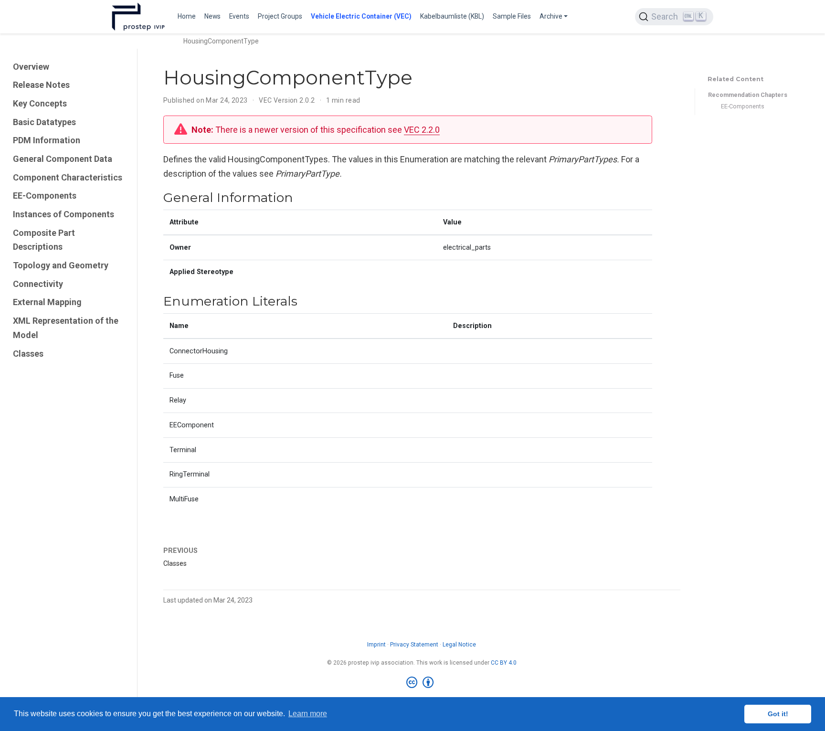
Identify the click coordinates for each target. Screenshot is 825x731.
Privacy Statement (414, 644)
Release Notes (41, 85)
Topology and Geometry (60, 265)
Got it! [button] (778, 714)
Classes (28, 354)
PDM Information (46, 140)
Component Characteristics (67, 177)
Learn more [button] (307, 714)
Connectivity (38, 284)
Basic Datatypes (44, 122)
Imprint (376, 644)
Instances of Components (63, 214)
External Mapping (47, 302)
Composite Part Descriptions (44, 240)
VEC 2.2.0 (422, 130)
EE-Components (44, 196)
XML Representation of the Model (65, 328)
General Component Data (62, 159)
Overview (31, 67)
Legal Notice (459, 644)
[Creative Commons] (421, 683)
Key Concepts (40, 103)
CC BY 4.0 (504, 662)
